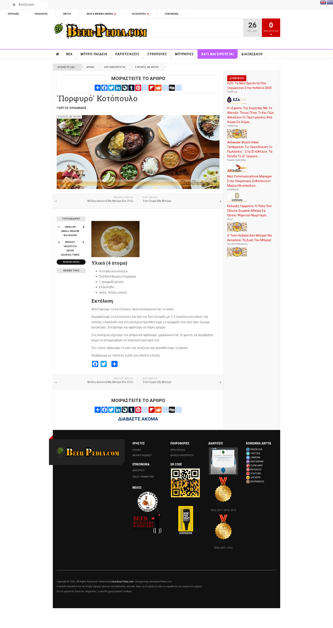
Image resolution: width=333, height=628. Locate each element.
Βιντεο (67, 14)
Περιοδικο (13, 14)
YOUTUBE (256, 473)
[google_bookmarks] (179, 87)
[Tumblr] (131, 87)
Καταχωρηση (139, 14)
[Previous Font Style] (59, 242)
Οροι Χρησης (177, 450)
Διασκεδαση (252, 54)
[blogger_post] (145, 87)
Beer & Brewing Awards (100, 14)
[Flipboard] (152, 87)
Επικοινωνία (171, 14)
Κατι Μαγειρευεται (217, 54)
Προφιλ (136, 450)
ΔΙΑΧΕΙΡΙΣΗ (138, 470)
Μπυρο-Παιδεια (94, 54)
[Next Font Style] (83, 242)
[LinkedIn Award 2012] (223, 461)
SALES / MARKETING (143, 476)
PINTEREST (256, 469)
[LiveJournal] (125, 87)
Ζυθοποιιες (157, 54)
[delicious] (165, 87)
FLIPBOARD (257, 465)
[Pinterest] (138, 87)
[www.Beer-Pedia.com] (100, 30)
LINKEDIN (255, 457)
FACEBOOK (256, 449)
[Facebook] (104, 87)
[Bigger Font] (83, 227)
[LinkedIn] (118, 87)
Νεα (69, 54)
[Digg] (172, 87)
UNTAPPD (256, 477)
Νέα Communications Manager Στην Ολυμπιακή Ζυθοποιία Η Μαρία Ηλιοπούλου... (249, 180)
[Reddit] (158, 87)
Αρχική (90, 67)
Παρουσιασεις (127, 54)
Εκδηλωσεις (41, 14)
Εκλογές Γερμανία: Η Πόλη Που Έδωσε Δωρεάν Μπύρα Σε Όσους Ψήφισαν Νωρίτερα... (249, 210)
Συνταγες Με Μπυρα (146, 67)
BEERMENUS (257, 481)
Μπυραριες (184, 54)
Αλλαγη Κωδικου (142, 455)
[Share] (98, 87)
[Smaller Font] (59, 227)
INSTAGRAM (257, 461)
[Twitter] (111, 87)
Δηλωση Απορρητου (182, 455)
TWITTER (255, 453)
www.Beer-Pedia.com (122, 581)
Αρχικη (57, 54)
